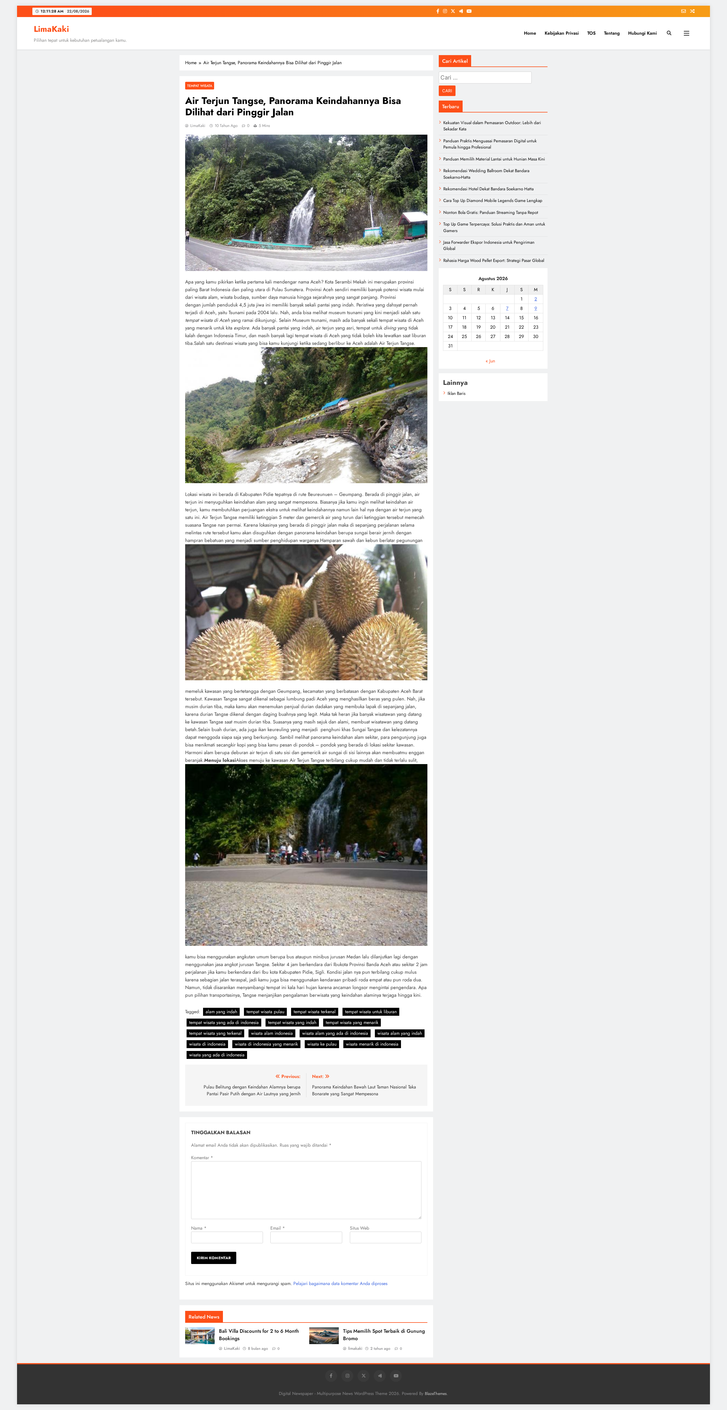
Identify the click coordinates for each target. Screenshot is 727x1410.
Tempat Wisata (199, 85)
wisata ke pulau (322, 1044)
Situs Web (359, 1228)
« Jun (490, 361)
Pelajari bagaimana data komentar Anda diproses (340, 1283)
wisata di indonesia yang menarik (266, 1044)
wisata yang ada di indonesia (217, 1055)
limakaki (355, 1348)
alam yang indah (221, 1011)
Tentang (612, 33)
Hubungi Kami (642, 33)
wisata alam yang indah (399, 1033)
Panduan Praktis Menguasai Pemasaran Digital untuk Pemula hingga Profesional (490, 144)
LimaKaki (51, 29)
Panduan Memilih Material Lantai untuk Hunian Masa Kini (494, 159)
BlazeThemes (436, 1393)
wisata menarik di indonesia (372, 1044)
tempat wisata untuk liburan (371, 1011)
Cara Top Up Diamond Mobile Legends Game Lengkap (492, 200)
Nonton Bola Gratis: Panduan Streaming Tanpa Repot (490, 212)
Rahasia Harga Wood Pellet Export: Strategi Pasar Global (493, 260)
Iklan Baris (456, 393)
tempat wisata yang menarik (352, 1022)
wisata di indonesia (207, 1044)
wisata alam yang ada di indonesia (335, 1033)
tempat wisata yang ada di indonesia (224, 1022)
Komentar (202, 1157)
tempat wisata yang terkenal (215, 1033)
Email (277, 1228)
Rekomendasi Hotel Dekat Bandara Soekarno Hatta (488, 189)
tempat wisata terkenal (315, 1011)
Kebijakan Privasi (562, 33)
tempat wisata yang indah (292, 1022)
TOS (591, 33)
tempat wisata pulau (265, 1011)
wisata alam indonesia (272, 1033)
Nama (198, 1228)
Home (530, 33)
